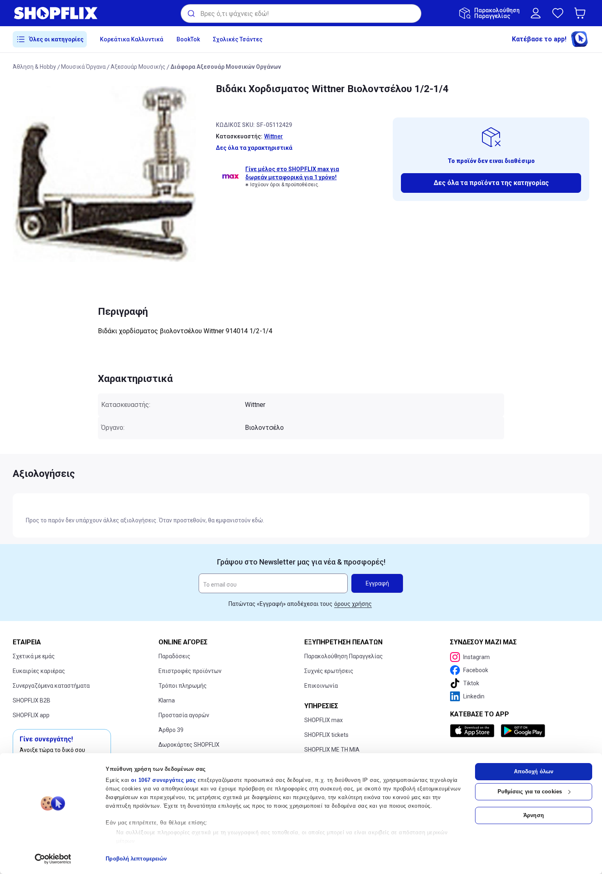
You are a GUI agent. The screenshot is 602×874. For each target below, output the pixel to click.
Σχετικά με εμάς (34, 656)
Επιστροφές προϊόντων (190, 671)
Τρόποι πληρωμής (182, 685)
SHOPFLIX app (31, 715)
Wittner (273, 136)
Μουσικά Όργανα (83, 66)
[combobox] (301, 13)
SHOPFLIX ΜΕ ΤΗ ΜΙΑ (332, 749)
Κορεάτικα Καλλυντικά (131, 39)
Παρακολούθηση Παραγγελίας (343, 656)
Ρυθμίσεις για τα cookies (530, 791)
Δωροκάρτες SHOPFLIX (189, 744)
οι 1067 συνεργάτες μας (163, 780)
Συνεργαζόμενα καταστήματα (51, 685)
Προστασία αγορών (183, 715)
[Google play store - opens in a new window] (523, 731)
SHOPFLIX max (323, 720)
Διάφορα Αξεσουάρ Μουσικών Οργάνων (225, 66)
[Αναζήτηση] (190, 14)
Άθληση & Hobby (34, 66)
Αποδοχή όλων (533, 771)
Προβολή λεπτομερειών (136, 859)
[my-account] (536, 13)
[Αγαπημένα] (558, 13)
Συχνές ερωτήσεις (328, 671)
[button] (581, 13)
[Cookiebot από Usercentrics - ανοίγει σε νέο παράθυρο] (53, 859)
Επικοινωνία (321, 685)
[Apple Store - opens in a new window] (474, 731)
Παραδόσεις (174, 656)
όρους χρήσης (353, 604)
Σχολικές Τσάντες (238, 39)
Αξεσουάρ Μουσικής (138, 66)
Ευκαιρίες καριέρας (39, 671)
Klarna (166, 700)
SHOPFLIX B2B (31, 700)
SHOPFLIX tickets (326, 735)
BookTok (188, 39)
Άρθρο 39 (170, 730)
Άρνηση (533, 815)
